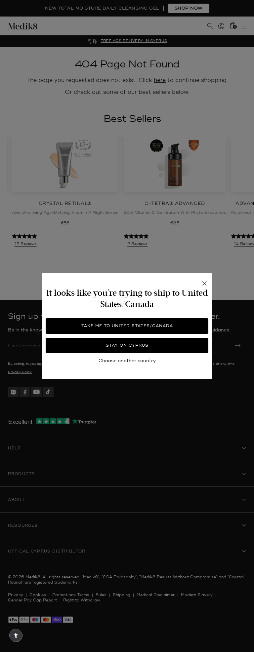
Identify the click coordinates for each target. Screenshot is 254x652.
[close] (204, 283)
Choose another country (127, 361)
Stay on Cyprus (127, 345)
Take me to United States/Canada (127, 326)
